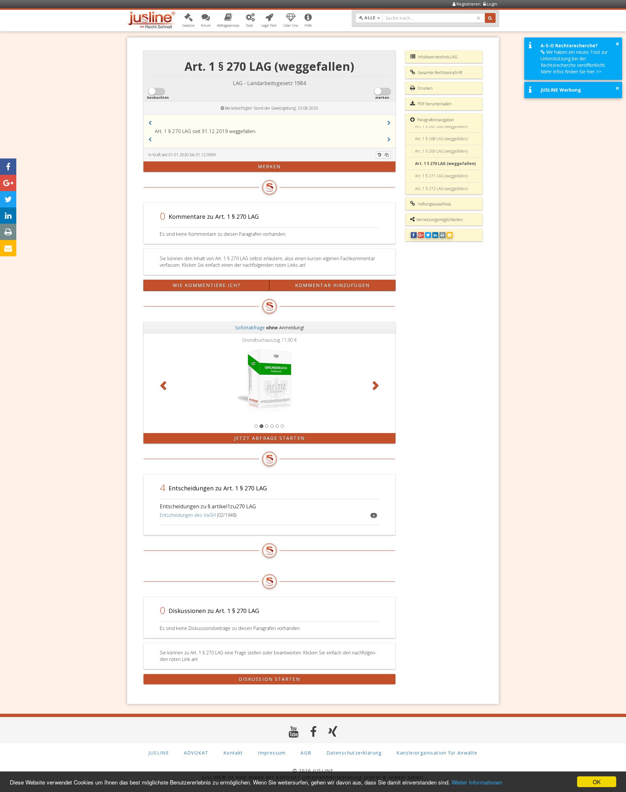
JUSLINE (158, 753)
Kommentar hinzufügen (332, 285)
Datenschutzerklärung (354, 753)
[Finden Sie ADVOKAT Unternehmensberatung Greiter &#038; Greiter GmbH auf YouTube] (294, 731)
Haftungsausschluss (434, 204)
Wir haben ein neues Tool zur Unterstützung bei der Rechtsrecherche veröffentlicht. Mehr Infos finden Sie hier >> (574, 62)
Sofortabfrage (250, 327)
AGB (306, 753)
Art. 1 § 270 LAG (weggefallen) (445, 163)
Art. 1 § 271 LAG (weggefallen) (441, 176)
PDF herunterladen (434, 104)
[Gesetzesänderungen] (379, 154)
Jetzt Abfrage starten (269, 438)
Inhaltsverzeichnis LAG (437, 57)
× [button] (617, 43)
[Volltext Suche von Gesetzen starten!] (490, 18)
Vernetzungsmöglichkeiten (439, 219)
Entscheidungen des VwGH (188, 515)
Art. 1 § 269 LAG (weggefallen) (441, 151)
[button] (188, 20)
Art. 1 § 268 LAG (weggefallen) (441, 139)
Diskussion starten (269, 679)
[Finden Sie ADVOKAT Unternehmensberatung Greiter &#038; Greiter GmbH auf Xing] (333, 731)
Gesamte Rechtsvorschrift (439, 72)
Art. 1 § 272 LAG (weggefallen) (441, 188)
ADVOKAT (196, 753)
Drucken (425, 88)
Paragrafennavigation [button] (435, 120)
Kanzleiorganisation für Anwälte (436, 753)
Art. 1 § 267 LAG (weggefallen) (441, 126)
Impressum (272, 753)
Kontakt (233, 753)
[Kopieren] (387, 154)
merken (269, 166)
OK (597, 782)
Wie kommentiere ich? (206, 285)
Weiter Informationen (477, 782)
